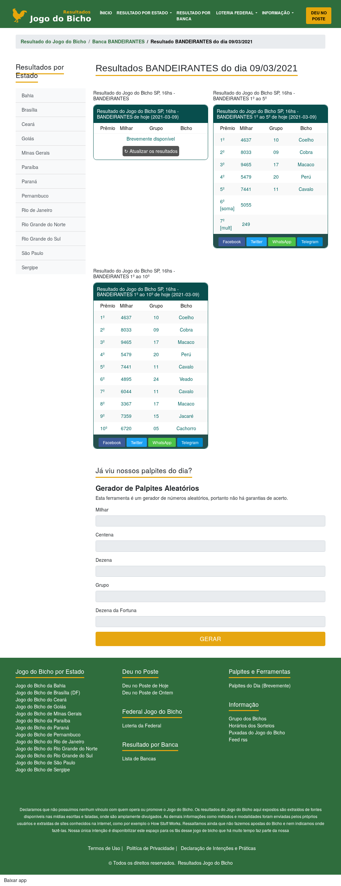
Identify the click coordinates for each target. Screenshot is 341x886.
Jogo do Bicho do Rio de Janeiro (50, 741)
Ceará (28, 124)
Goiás (28, 138)
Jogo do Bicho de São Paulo (45, 762)
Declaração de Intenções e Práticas (218, 848)
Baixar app (15, 880)
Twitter (256, 241)
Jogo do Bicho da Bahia (41, 685)
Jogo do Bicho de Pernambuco (48, 734)
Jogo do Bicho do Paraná (42, 727)
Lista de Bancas (139, 758)
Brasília (29, 109)
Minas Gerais (36, 152)
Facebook (232, 241)
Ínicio (107, 12)
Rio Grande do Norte (44, 224)
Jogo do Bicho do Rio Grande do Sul (54, 755)
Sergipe (30, 267)
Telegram (309, 241)
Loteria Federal (235, 13)
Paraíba (30, 167)
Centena (105, 534)
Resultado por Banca (193, 16)
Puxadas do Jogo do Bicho (257, 732)
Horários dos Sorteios (251, 725)
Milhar (102, 509)
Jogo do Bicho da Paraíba (43, 720)
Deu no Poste (319, 16)
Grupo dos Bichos (247, 718)
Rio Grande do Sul (41, 238)
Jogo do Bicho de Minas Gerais (49, 713)
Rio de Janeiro (37, 210)
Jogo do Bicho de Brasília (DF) (48, 692)
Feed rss (238, 739)
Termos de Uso (104, 848)
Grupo (102, 584)
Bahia (28, 95)
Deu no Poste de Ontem (147, 692)
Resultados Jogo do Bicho (205, 862)
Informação (276, 13)
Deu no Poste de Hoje (145, 685)
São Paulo (32, 253)
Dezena (104, 559)
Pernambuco (35, 195)
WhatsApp (281, 241)
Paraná (29, 181)
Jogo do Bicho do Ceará (41, 699)
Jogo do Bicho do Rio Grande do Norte (57, 748)
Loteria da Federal (141, 725)
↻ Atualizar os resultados (150, 151)
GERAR (210, 638)
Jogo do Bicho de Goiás (41, 706)
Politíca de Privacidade (150, 848)
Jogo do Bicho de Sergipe (43, 769)
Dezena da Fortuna (116, 610)
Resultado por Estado (143, 13)
